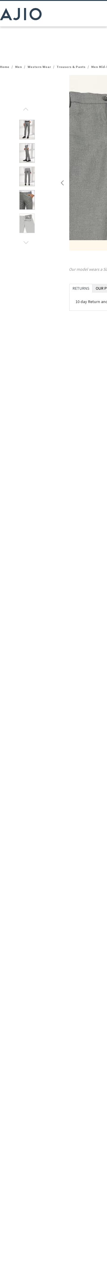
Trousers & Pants (71, 67)
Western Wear (39, 67)
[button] (25, 107)
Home (5, 67)
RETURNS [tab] (81, 288)
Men (18, 67)
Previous (61, 181)
